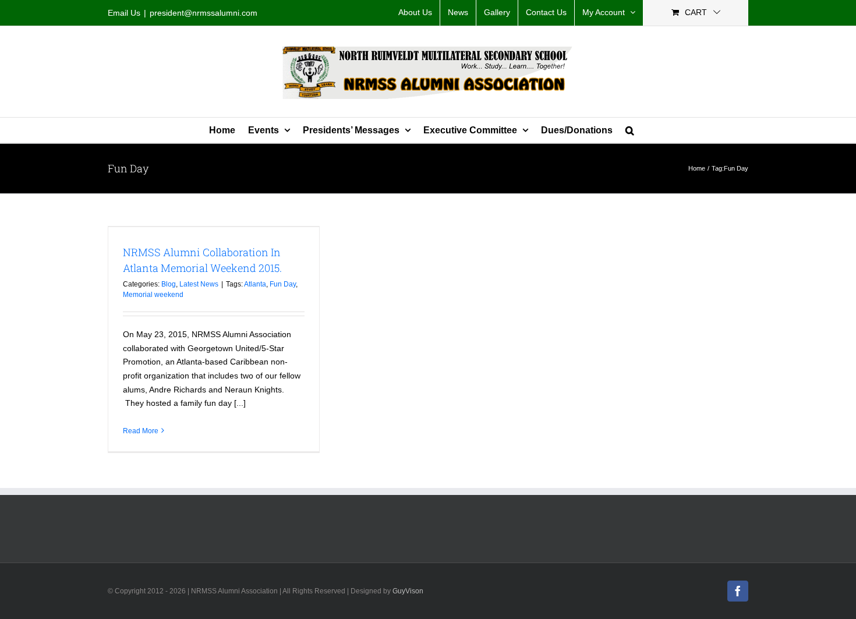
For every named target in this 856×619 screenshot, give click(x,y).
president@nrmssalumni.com (203, 12)
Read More (140, 431)
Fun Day (283, 284)
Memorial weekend (153, 295)
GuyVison (407, 591)
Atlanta (255, 284)
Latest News (198, 284)
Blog (168, 284)
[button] (629, 130)
